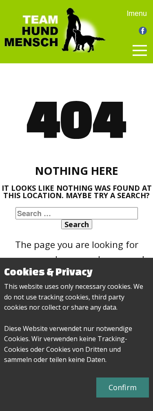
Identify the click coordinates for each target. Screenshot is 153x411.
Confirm (123, 387)
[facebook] (143, 31)
